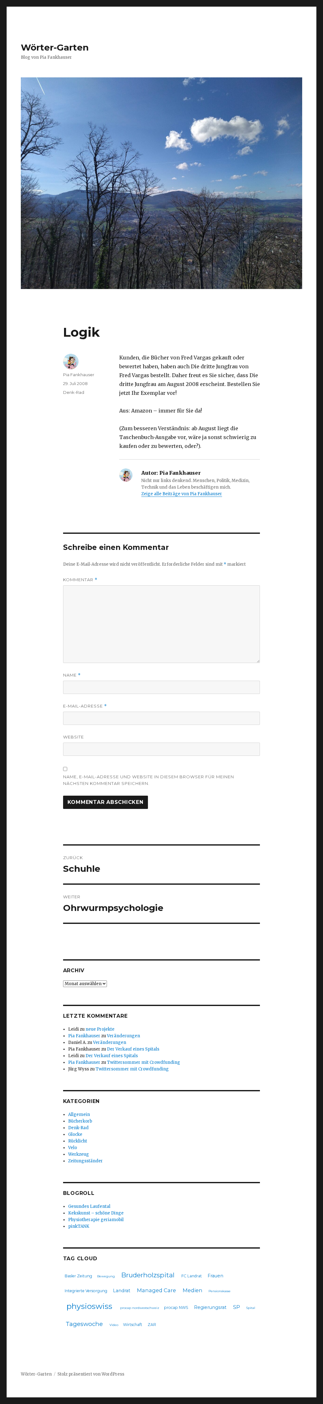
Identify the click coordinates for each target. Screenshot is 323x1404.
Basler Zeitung (78, 1276)
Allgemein (79, 1114)
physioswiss (89, 1306)
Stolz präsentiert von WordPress (90, 1374)
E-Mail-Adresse (85, 706)
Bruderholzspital (147, 1275)
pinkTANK (78, 1226)
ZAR (152, 1324)
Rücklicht (77, 1141)
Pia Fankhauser (78, 374)
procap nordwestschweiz (139, 1308)
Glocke (75, 1134)
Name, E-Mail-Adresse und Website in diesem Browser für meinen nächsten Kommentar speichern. (148, 780)
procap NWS (176, 1307)
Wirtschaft (132, 1324)
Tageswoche (84, 1324)
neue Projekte (100, 1029)
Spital (250, 1308)
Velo (72, 1147)
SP (236, 1307)
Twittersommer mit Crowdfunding (143, 1062)
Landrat (121, 1290)
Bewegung (106, 1276)
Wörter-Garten (55, 47)
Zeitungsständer (85, 1161)
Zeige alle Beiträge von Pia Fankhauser (181, 494)
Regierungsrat (210, 1307)
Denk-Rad (73, 392)
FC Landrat (191, 1276)
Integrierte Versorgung (86, 1290)
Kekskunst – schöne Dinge (96, 1213)
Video (113, 1325)
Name (72, 675)
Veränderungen (123, 1036)
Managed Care (156, 1290)
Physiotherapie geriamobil (96, 1219)
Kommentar (80, 579)
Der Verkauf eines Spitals (133, 1049)
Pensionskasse (219, 1291)
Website (73, 736)
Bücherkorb (80, 1121)
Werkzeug (78, 1154)
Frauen (215, 1276)
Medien (193, 1290)
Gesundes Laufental (89, 1206)
